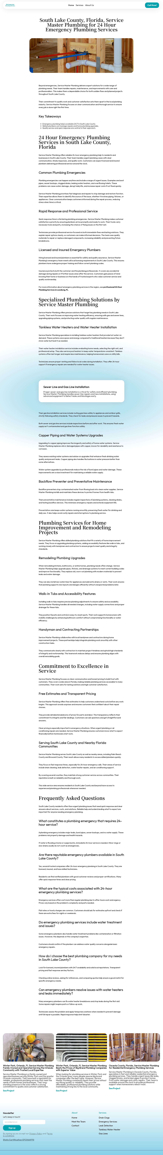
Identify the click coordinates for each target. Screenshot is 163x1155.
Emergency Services (108, 1122)
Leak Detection (106, 1126)
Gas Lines (103, 1133)
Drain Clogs (104, 1118)
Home (71, 5)
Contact (75, 1126)
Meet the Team (78, 1122)
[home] (10, 5)
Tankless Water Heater (109, 1130)
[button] (79, 5)
